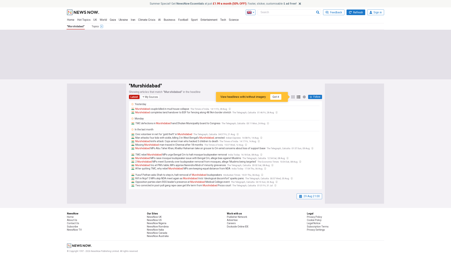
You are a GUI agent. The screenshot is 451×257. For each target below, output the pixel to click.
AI (159, 19)
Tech (223, 19)
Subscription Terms (318, 226)
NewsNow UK (154, 216)
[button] (150, 97)
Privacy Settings (316, 229)
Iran (133, 19)
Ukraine (123, 19)
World (103, 19)
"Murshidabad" (75, 26)
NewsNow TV (74, 229)
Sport (194, 19)
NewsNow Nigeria (156, 223)
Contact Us (73, 223)
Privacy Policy (314, 216)
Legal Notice (313, 223)
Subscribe (72, 226)
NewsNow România (158, 226)
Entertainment (208, 19)
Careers (231, 223)
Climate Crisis (146, 19)
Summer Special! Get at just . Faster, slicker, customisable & (223, 3)
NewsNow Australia (158, 236)
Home (70, 19)
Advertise (232, 220)
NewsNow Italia (155, 229)
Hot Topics (84, 19)
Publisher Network (237, 216)
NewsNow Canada (157, 232)
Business (169, 19)
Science (234, 19)
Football (183, 19)
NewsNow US (154, 220)
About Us (72, 220)
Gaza (113, 19)
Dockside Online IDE (238, 226)
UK (95, 19)
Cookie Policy (314, 220)
